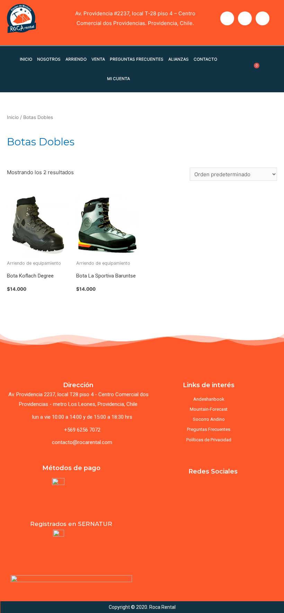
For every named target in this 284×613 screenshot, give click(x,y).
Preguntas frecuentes (136, 59)
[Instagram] (245, 18)
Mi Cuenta (118, 78)
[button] (159, 534)
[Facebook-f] (227, 18)
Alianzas (178, 59)
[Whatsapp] (262, 18)
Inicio (26, 59)
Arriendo (76, 59)
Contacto (205, 59)
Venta (98, 59)
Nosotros (49, 59)
